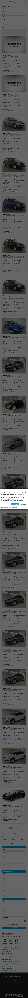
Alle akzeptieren (15, 504)
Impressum (14, 507)
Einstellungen (23, 504)
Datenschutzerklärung (6, 507)
